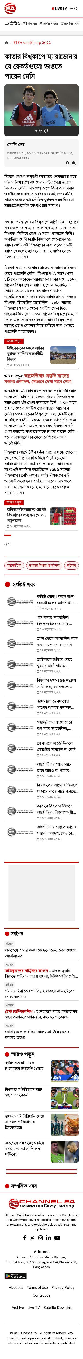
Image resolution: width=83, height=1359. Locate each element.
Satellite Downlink (57, 1307)
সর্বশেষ (16, 934)
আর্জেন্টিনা (14, 565)
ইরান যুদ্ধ (31, 24)
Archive (18, 1307)
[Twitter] (32, 1238)
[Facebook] (24, 1238)
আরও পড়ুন (22, 1054)
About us (16, 1287)
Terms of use (37, 1287)
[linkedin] (48, 1238)
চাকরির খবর (72, 24)
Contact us (41, 1295)
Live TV (33, 1307)
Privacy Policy (62, 1287)
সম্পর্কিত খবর (23, 1186)
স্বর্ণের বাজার (51, 24)
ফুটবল (71, 565)
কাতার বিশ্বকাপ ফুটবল (44, 565)
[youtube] (57, 1238)
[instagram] (40, 1238)
